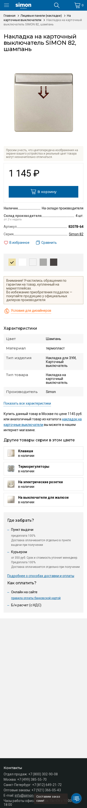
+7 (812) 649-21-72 (47, 785)
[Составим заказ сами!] (76, 798)
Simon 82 (76, 234)
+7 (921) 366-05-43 (46, 790)
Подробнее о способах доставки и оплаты (40, 576)
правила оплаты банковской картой (36, 598)
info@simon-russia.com (33, 795)
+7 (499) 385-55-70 (32, 779)
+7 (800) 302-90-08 (43, 774)
